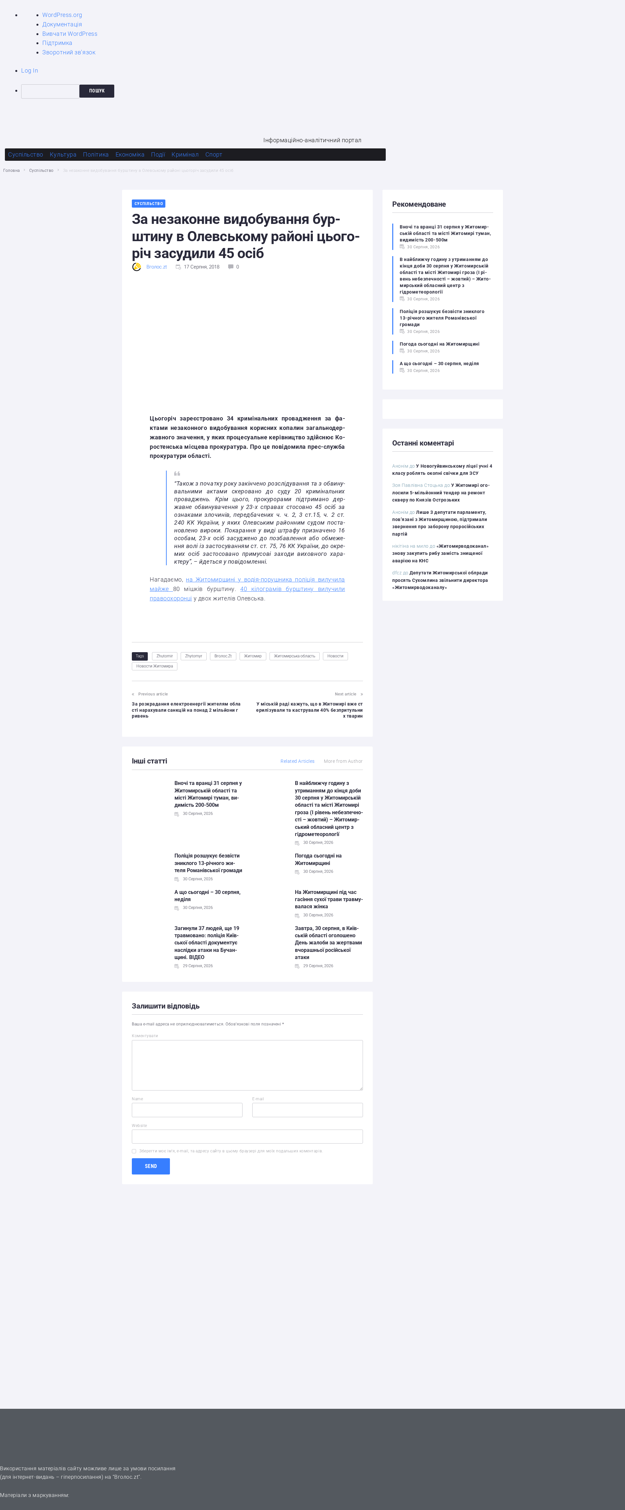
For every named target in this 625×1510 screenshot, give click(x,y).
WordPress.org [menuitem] (62, 14)
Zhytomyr (193, 656)
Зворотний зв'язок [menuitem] (68, 52)
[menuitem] (323, 91)
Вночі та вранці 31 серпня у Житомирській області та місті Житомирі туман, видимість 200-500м (445, 233)
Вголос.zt (156, 267)
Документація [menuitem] (62, 24)
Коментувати (145, 1036)
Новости (335, 656)
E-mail (258, 1099)
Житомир (253, 656)
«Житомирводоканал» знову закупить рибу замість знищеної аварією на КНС (440, 553)
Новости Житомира (154, 666)
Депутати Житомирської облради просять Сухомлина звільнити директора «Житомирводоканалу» (440, 580)
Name (137, 1099)
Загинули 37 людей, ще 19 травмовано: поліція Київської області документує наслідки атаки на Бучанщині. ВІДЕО (206, 943)
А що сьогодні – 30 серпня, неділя (439, 363)
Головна (11, 170)
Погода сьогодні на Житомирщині (439, 344)
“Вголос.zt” (126, 1477)
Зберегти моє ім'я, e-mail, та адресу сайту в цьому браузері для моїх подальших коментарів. (231, 1151)
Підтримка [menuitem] (57, 42)
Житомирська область (294, 656)
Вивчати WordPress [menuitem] (69, 33)
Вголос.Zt (223, 656)
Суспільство (41, 170)
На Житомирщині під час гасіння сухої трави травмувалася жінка (329, 899)
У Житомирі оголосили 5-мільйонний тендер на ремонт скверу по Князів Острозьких (441, 492)
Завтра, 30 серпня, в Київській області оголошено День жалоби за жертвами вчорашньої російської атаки (328, 943)
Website (139, 1125)
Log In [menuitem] (29, 70)
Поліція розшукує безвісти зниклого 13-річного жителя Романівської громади (208, 863)
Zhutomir (165, 656)
